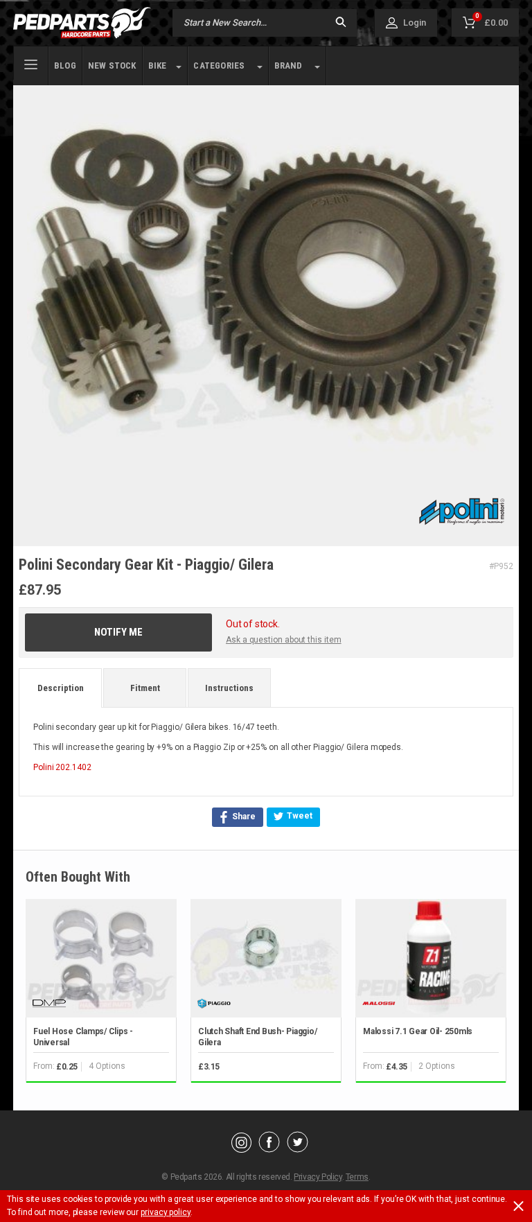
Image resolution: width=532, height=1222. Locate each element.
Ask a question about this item (284, 640)
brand (288, 65)
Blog (65, 65)
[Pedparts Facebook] (269, 1149)
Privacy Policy (318, 1177)
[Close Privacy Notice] (518, 1206)
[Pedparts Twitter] (297, 1149)
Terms (357, 1177)
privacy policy (165, 1212)
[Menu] (31, 63)
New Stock (112, 65)
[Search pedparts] (340, 23)
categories (219, 65)
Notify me (118, 632)
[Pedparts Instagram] (241, 1149)
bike (157, 65)
